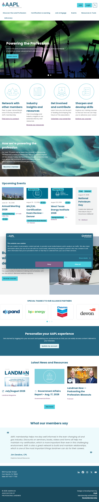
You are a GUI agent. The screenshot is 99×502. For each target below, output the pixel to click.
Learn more (12, 56)
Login (88, 5)
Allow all (78, 264)
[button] (48, 75)
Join (80, 5)
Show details (83, 258)
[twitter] (91, 472)
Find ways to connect (10, 119)
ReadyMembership (89, 498)
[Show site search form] (95, 5)
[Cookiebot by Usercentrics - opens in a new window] (83, 236)
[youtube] (95, 472)
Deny (49, 264)
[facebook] (82, 472)
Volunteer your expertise (61, 119)
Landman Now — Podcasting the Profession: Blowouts (79, 391)
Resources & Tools (88, 13)
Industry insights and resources (34, 107)
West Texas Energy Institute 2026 (60, 210)
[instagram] (87, 472)
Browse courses (9, 278)
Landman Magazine (9, 395)
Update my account (49, 346)
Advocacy (8, 18)
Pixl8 (95, 493)
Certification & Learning (40, 13)
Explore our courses (83, 119)
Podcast (70, 399)
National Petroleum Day (84, 202)
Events (73, 13)
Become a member (11, 167)
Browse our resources (35, 125)
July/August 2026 (15, 391)
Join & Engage (60, 13)
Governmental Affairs (42, 399)
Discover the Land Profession (14, 13)
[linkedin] (78, 472)
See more (49, 407)
